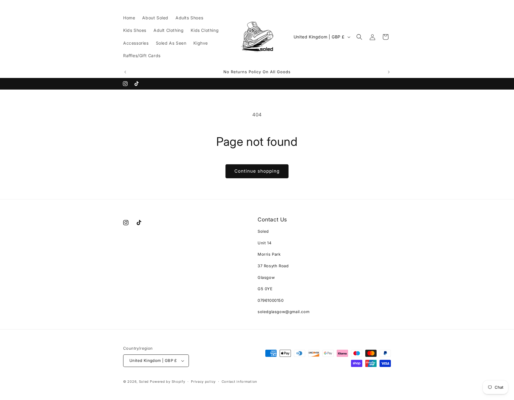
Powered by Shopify (167, 381)
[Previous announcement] (125, 72)
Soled (144, 381)
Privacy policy (203, 381)
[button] (359, 36)
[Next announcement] (388, 72)
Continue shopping (257, 171)
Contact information (239, 381)
